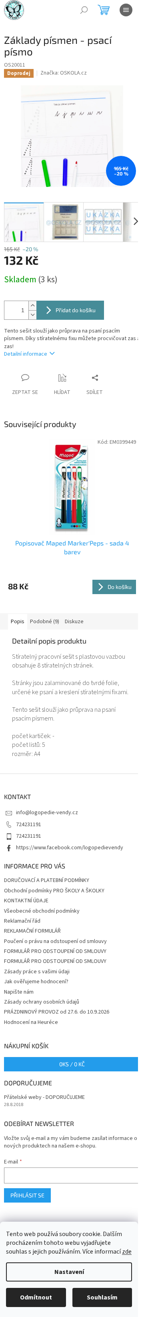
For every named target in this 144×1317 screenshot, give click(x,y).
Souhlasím (102, 1297)
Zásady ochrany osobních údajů (41, 1002)
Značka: (63, 73)
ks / (72, 1064)
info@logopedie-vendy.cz (47, 813)
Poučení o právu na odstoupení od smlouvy (55, 941)
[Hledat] (84, 10)
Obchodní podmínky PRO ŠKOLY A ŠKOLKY (54, 891)
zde (127, 1251)
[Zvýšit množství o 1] (32, 305)
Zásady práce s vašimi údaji (37, 972)
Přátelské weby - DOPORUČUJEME (44, 1097)
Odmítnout (36, 1297)
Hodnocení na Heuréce (31, 1022)
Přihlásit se (27, 1195)
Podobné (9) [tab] (44, 622)
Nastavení (69, 1272)
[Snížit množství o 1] (32, 314)
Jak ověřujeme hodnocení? (36, 982)
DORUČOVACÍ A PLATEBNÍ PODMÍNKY (46, 880)
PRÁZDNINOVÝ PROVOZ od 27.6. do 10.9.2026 (56, 1012)
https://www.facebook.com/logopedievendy (69, 848)
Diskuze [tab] (74, 622)
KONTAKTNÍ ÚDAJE (26, 901)
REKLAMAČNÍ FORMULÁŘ (32, 931)
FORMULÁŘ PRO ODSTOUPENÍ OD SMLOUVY (55, 951)
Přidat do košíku (76, 310)
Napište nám (19, 992)
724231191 (28, 825)
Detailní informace (25, 354)
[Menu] (126, 10)
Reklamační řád (22, 921)
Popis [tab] (17, 622)
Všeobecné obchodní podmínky (42, 911)
